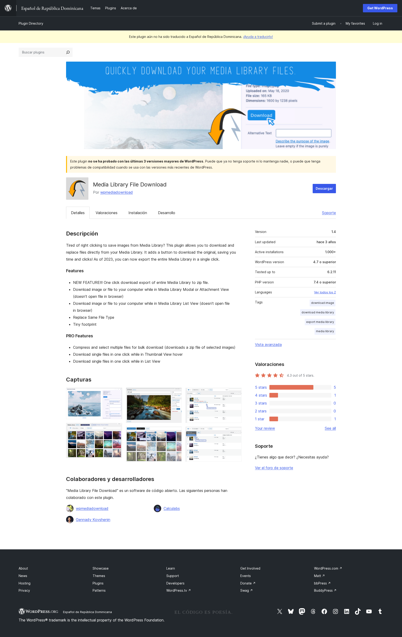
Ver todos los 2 (325, 292)
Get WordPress (380, 8)
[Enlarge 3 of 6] (175, 394)
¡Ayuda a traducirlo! (258, 37)
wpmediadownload (116, 192)
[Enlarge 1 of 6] (116, 394)
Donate (248, 583)
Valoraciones (106, 212)
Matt (319, 576)
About (23, 568)
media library (325, 331)
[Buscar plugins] (68, 52)
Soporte (329, 212)
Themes (99, 576)
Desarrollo (166, 212)
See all (330, 428)
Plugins (98, 583)
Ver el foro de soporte (274, 467)
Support (172, 576)
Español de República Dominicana (87, 612)
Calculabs (172, 508)
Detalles (78, 212)
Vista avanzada (268, 344)
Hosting (24, 583)
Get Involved (250, 568)
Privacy (24, 590)
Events (245, 576)
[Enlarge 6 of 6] (235, 433)
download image (322, 303)
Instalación (137, 212)
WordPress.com (328, 568)
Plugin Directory (31, 23)
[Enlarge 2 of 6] (116, 429)
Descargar (324, 188)
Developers (175, 583)
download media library (318, 312)
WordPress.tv (178, 590)
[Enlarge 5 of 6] (235, 394)
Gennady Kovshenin (93, 519)
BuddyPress (325, 590)
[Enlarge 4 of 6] (175, 433)
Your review (265, 428)
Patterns (99, 590)
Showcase (101, 568)
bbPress (322, 583)
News (23, 576)
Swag (246, 590)
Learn (170, 568)
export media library (320, 322)
